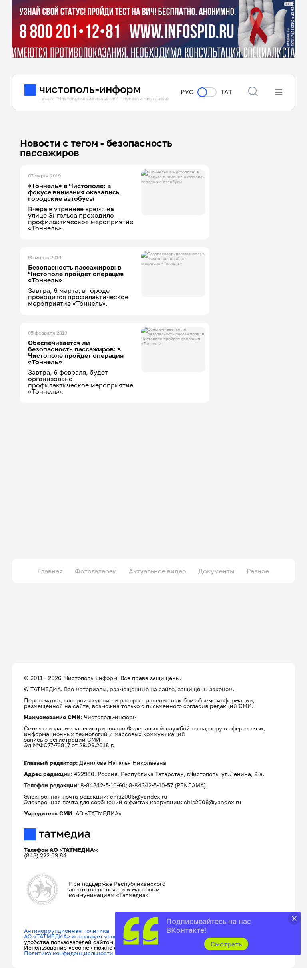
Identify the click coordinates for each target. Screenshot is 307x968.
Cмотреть (226, 944)
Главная (50, 571)
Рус (187, 92)
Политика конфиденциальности (68, 953)
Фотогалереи (96, 571)
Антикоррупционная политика (66, 930)
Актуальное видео (157, 571)
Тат (226, 92)
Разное (258, 571)
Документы (216, 571)
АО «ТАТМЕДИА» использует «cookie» (76, 936)
